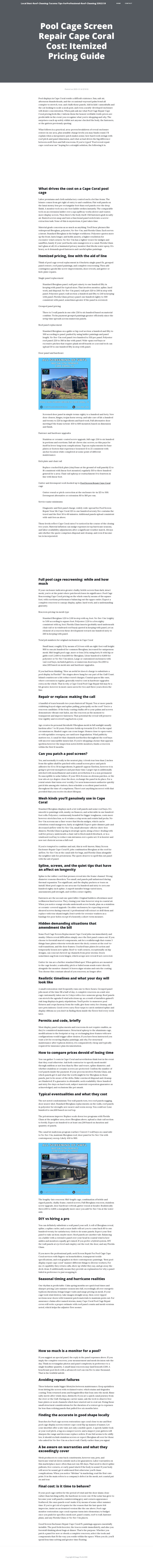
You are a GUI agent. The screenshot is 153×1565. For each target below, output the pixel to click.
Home (118, 3)
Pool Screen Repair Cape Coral (95, 483)
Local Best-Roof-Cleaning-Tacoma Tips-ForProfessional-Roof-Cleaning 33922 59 (63, 3)
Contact (128, 3)
